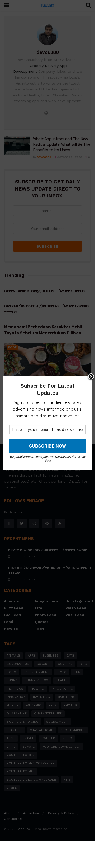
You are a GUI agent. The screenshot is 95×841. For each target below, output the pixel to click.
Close (91, 377)
